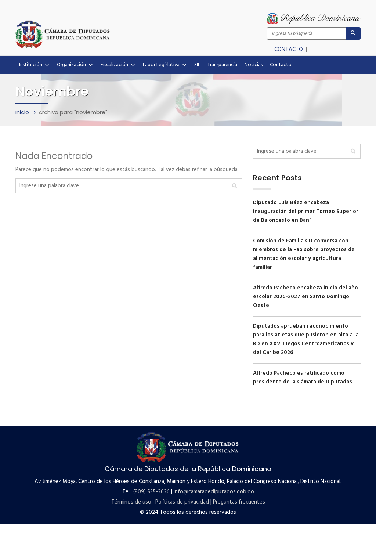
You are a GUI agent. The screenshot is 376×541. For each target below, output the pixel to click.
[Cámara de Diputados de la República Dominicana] (101, 33)
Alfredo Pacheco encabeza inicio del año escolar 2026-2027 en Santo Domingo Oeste (305, 297)
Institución (30, 65)
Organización (71, 65)
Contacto (281, 65)
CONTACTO (289, 49)
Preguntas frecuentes (239, 502)
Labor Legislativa (161, 65)
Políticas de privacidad (182, 502)
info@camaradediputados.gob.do (214, 491)
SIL (197, 65)
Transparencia (222, 65)
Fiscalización (114, 65)
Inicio (22, 112)
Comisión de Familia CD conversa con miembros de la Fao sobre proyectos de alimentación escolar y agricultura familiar (304, 254)
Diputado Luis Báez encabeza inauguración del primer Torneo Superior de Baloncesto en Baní (305, 211)
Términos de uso (131, 502)
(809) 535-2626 (151, 491)
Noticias (254, 65)
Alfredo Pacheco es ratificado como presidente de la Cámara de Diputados (302, 377)
